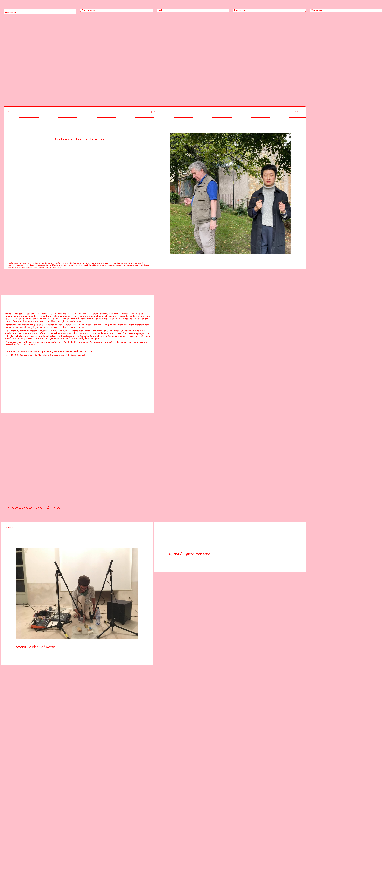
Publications (240, 10)
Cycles (161, 10)
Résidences (316, 10)
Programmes (88, 10)
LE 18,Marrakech (10, 11)
